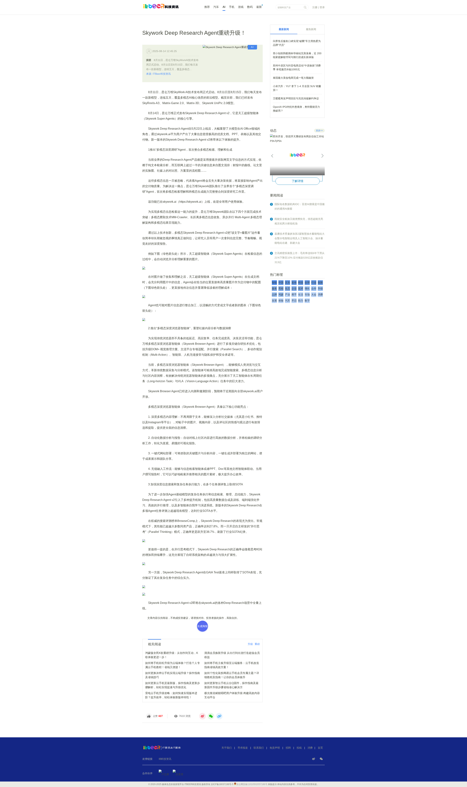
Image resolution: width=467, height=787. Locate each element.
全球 (307, 282)
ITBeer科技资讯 (167, 7)
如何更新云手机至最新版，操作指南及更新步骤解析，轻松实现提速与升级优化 (172, 685)
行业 (313, 282)
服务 (274, 288)
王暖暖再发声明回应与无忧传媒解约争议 (296, 98)
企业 (294, 288)
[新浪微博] (314, 758)
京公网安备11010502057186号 (251, 784)
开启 (294, 300)
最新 (259, 6)
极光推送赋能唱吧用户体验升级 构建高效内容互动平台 (232, 695)
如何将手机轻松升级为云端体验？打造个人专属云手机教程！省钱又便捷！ (172, 665)
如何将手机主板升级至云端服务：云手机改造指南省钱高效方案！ (231, 665)
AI (224, 6)
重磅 (257, 644)
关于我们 (226, 747)
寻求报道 (243, 747)
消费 (320, 294)
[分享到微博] (202, 716)
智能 (274, 282)
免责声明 (275, 747)
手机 (231, 6)
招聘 (288, 747)
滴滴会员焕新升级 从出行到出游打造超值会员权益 (232, 655)
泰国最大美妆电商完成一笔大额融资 (293, 77)
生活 (300, 294)
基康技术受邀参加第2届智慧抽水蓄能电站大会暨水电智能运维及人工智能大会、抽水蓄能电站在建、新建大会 (300, 238)
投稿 (299, 747)
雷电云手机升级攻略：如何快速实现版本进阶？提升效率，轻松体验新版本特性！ (171, 695)
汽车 (216, 6)
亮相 (280, 288)
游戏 (241, 6)
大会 (313, 294)
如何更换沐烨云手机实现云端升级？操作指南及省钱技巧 (172, 675)
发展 (274, 300)
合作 (313, 288)
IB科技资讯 (165, 758)
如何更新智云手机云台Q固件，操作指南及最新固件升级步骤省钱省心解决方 (231, 685)
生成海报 (202, 626)
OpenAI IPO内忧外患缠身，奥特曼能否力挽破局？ (296, 108)
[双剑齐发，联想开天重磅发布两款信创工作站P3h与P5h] (297, 154)
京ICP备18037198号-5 (222, 784)
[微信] (321, 758)
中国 (280, 282)
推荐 (207, 6)
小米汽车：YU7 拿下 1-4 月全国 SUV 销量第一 (297, 88)
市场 (307, 294)
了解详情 (297, 181)
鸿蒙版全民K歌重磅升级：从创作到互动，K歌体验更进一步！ (171, 655)
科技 (300, 282)
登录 (322, 7)
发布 (294, 282)
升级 (250, 644)
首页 (320, 747)
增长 (307, 288)
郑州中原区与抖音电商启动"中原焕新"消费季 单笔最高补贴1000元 (297, 67)
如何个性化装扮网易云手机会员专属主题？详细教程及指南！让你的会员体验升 (231, 675)
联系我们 (259, 747)
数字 (307, 300)
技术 (300, 288)
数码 (250, 6)
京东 (287, 282)
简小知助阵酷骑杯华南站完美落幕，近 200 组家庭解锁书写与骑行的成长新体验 (297, 55)
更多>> (319, 130)
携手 (294, 294)
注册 (314, 7)
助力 (300, 300)
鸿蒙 (280, 294)
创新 (320, 282)
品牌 (274, 294)
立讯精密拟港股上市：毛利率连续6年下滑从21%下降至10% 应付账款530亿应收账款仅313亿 (300, 258)
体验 (280, 300)
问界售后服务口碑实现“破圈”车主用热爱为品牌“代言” (297, 43)
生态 (287, 288)
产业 (287, 294)
